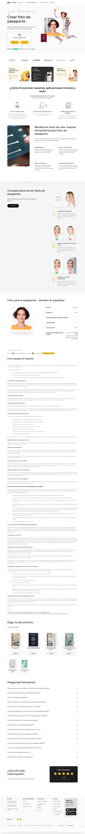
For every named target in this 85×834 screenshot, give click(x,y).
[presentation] (42, 414)
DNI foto (25, 801)
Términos (25, 825)
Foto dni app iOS (56, 814)
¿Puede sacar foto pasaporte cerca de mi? (18, 752)
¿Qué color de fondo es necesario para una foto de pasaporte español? (26, 702)
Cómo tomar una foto (42, 801)
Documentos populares (13, 627)
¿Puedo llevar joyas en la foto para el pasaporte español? (22, 734)
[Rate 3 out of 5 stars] (64, 773)
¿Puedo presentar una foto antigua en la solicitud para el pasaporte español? (28, 688)
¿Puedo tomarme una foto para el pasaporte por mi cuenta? (23, 729)
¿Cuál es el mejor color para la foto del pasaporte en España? (23, 706)
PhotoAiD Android (41, 825)
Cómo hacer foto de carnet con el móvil (12, 802)
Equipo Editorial (56, 806)
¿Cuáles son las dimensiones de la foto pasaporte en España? (24, 693)
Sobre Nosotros (56, 801)
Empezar (15, 653)
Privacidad (20, 825)
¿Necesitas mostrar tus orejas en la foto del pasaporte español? (24, 738)
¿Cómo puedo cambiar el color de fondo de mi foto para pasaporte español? (28, 711)
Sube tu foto (15, 42)
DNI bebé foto (26, 804)
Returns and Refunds (32, 825)
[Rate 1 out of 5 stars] (55, 773)
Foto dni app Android (58, 811)
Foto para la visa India (12, 671)
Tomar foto (24, 42)
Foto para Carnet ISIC (24, 671)
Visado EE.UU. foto (27, 806)
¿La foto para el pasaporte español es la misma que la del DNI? (24, 747)
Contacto (55, 809)
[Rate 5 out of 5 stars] (72, 773)
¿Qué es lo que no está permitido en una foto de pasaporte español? (26, 743)
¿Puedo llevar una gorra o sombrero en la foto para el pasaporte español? (27, 715)
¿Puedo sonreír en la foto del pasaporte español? (20, 725)
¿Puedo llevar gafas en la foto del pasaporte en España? (22, 720)
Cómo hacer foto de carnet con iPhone (12, 806)
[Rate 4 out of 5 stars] (68, 773)
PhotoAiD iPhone (49, 825)
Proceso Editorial (57, 804)
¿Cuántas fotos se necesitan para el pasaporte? (20, 757)
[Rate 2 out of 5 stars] (59, 773)
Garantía (39, 807)
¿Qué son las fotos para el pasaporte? (17, 697)
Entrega (39, 810)
